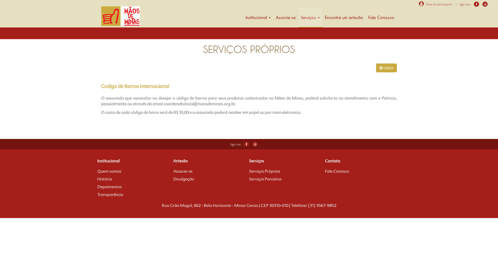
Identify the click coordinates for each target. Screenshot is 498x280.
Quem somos (109, 171)
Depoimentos (109, 187)
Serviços (309, 17)
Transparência (110, 194)
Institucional (257, 17)
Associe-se (286, 17)
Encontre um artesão (344, 17)
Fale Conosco (381, 17)
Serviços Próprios (264, 171)
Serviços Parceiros (265, 179)
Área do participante (438, 4)
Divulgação (183, 179)
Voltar (388, 68)
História (104, 179)
